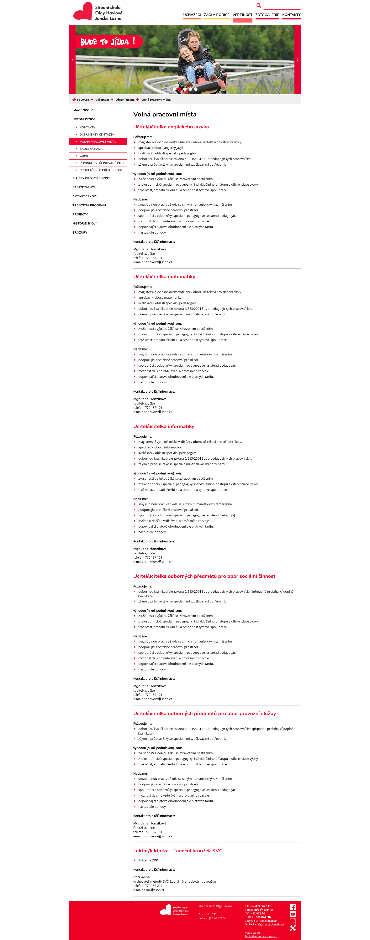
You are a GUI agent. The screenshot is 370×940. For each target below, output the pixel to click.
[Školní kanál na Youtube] (293, 916)
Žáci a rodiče (217, 14)
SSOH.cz (83, 100)
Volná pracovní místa (156, 100)
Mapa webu (252, 932)
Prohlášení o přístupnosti (101, 170)
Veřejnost (242, 14)
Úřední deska (125, 100)
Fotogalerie (267, 14)
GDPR (83, 156)
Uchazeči (192, 14)
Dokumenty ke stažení (97, 135)
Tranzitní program (89, 205)
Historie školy (84, 223)
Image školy (82, 110)
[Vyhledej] (259, 5)
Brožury (79, 232)
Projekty (80, 214)
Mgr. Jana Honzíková (271, 924)
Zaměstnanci (83, 187)
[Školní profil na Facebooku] (293, 909)
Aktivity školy (84, 196)
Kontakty (291, 14)
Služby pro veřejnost (91, 178)
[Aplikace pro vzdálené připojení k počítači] (293, 930)
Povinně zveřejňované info (101, 163)
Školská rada (91, 149)
